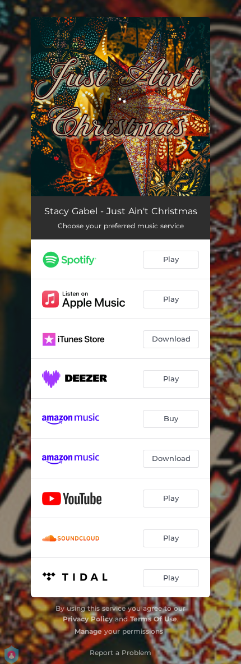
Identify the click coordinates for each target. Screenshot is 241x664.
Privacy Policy (88, 619)
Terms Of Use (153, 619)
